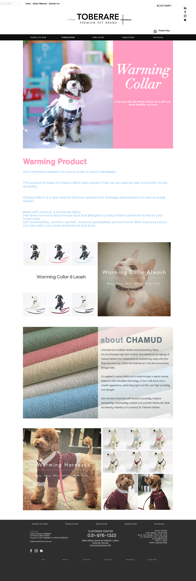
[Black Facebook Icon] (185, 12)
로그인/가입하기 (164, 6)
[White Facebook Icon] (31, 551)
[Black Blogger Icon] (185, 20)
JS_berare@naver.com (159, 539)
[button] (155, 31)
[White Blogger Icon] (41, 551)
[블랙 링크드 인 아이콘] (185, 8)
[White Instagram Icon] (36, 551)
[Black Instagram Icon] (185, 16)
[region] (134, 279)
